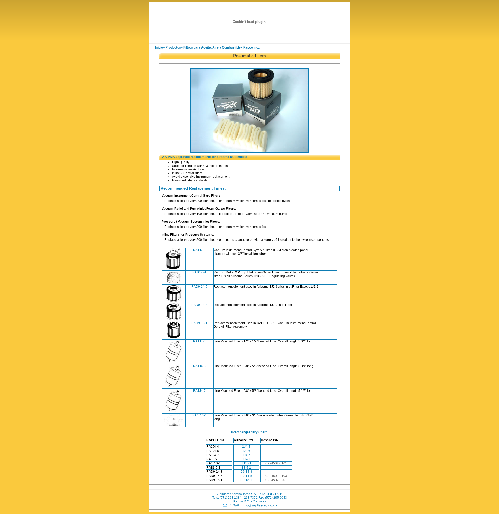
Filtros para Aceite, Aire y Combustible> (212, 47)
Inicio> (160, 47)
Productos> (174, 47)
